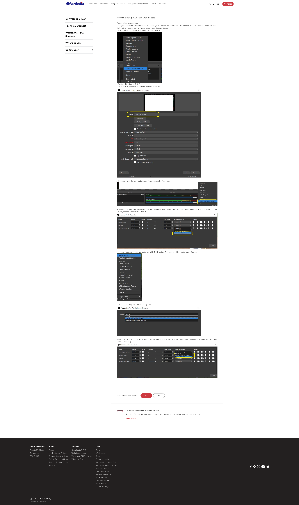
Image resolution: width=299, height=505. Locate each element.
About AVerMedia (158, 4)
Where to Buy (73, 43)
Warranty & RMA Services (74, 34)
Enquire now (130, 418)
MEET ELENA (101, 483)
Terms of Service (102, 480)
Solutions (104, 4)
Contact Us (34, 453)
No (159, 396)
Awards (52, 465)
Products (93, 4)
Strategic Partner (103, 468)
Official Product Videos (58, 459)
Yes (146, 396)
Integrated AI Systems (138, 4)
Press (51, 450)
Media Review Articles (58, 453)
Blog (98, 450)
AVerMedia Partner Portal (106, 465)
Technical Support (75, 26)
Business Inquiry (102, 459)
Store (123, 4)
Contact (228, 4)
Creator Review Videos (58, 456)
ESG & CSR (34, 456)
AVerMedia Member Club (106, 462)
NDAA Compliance (103, 474)
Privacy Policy (101, 477)
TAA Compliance (102, 471)
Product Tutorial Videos (58, 462)
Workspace (100, 453)
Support (114, 4)
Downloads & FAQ (75, 19)
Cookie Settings (102, 486)
